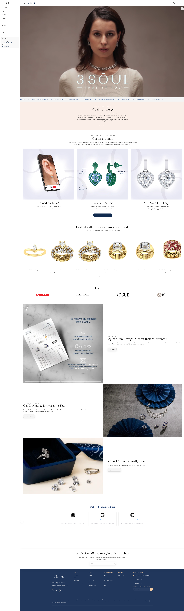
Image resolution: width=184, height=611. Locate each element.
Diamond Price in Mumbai (58, 599)
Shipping (106, 578)
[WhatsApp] (57, 590)
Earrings (91, 583)
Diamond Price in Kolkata (129, 599)
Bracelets (91, 578)
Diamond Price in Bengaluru (85, 599)
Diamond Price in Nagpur (142, 600)
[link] (10, 7)
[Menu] (24, 2)
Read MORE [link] (102, 125)
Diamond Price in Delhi (71, 599)
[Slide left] (99, 276)
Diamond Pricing (78, 583)
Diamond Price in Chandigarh (101, 600)
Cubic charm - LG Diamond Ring (139, 270)
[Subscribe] (114, 563)
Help (105, 585)
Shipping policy (110, 608)
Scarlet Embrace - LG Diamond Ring (29, 270)
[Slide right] (105, 276)
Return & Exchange (108, 580)
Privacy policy (102, 608)
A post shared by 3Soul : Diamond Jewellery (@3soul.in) (74, 523)
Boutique (76, 580)
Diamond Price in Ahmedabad (59, 600)
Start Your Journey (28, 416)
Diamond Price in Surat (73, 600)
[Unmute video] (182, 8)
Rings (90, 575)
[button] (174, 2)
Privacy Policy (107, 583)
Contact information (127, 608)
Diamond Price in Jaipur (86, 600)
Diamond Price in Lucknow (116, 600)
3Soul (78, 608)
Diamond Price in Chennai (115, 599)
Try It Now (112, 349)
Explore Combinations (114, 470)
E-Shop (76, 578)
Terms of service (118, 608)
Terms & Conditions (123, 578)
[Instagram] (53, 590)
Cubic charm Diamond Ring (110, 270)
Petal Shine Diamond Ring (82, 270)
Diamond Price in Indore (129, 600)
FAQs (105, 575)
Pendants (91, 580)
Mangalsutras (92, 585)
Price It (76, 575)
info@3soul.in (6, 46)
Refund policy (95, 608)
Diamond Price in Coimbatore (59, 602)
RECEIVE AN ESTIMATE (102, 215)
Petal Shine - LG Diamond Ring (56, 270)
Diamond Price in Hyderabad (100, 599)
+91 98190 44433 (7, 42)
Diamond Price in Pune (142, 599)
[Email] (60, 590)
